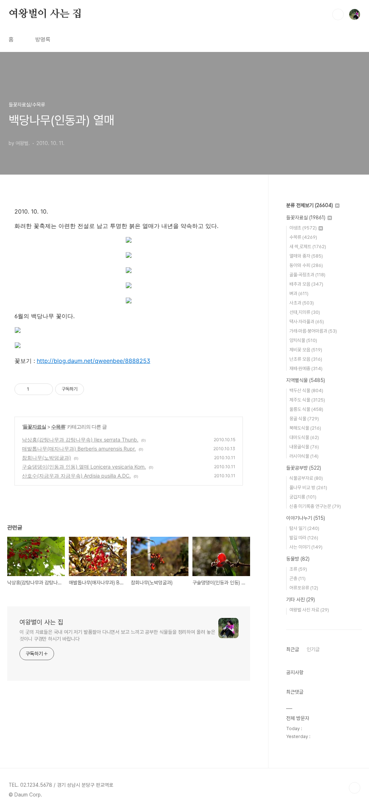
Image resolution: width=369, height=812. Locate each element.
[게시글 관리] (44, 389)
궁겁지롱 (302, 497)
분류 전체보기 (309, 205)
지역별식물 (305, 380)
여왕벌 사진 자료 (309, 610)
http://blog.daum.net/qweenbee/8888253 (93, 360)
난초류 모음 (305, 359)
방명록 (42, 39)
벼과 (298, 293)
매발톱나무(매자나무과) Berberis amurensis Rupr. (79, 448)
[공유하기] (35, 389)
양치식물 (303, 340)
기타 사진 (300, 599)
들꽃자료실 (34, 426)
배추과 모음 (306, 284)
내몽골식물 (304, 446)
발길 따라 (303, 537)
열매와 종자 (306, 256)
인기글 (313, 649)
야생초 (303, 228)
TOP (354, 788)
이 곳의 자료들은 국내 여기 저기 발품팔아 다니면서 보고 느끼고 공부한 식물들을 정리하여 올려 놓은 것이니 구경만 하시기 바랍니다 (117, 635)
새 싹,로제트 (307, 246)
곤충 (297, 578)
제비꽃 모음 (305, 349)
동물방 (298, 559)
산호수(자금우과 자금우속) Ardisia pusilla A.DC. (76, 476)
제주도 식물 (307, 400)
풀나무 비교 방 (308, 487)
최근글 (292, 649)
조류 (298, 569)
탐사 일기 (304, 528)
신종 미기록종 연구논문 (315, 506)
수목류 (58, 426)
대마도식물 (304, 437)
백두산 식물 (306, 390)
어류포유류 (303, 588)
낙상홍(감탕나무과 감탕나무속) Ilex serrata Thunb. (80, 439)
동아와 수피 (306, 265)
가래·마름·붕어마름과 (313, 331)
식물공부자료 (306, 478)
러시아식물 (304, 456)
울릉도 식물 (306, 409)
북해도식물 (305, 428)
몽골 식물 (304, 418)
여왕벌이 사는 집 (45, 14)
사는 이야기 (306, 547)
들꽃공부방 (303, 468)
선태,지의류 (304, 312)
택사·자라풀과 (306, 321)
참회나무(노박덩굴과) (46, 458)
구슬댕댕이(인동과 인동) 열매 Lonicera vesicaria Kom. (84, 467)
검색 (338, 14)
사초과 (301, 303)
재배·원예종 (306, 368)
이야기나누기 (305, 518)
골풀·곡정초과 (307, 274)
